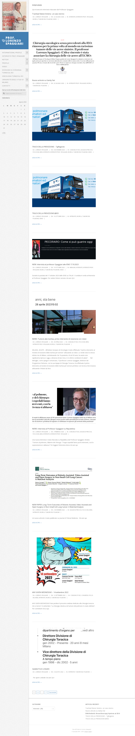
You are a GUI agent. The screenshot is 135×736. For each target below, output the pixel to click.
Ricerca (35, 19)
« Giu (3, 133)
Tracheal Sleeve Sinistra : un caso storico (48, 14)
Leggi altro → (37, 25)
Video (4, 66)
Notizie (5, 59)
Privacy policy (88, 731)
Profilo (5, 63)
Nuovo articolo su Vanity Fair (43, 80)
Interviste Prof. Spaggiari (13, 56)
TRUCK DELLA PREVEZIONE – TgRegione (48, 147)
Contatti (6, 86)
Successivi (52, 692)
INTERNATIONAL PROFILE (12, 52)
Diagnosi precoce (86, 150)
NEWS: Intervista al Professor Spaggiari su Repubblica (53, 429)
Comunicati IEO (75, 150)
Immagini (73, 267)
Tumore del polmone (45, 19)
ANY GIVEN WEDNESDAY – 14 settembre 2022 (50, 592)
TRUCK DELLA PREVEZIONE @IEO (45, 213)
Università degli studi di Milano (13, 81)
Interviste (72, 17)
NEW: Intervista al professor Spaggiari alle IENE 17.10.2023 (55, 264)
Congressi (84, 595)
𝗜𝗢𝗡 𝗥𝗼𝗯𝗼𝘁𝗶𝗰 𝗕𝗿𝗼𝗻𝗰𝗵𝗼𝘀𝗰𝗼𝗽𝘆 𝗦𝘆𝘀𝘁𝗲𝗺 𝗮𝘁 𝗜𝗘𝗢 (102, 713)
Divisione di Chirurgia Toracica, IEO (11, 71)
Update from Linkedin (40, 669)
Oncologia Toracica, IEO (12, 76)
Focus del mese (38, 152)
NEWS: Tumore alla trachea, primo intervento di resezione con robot (59, 339)
